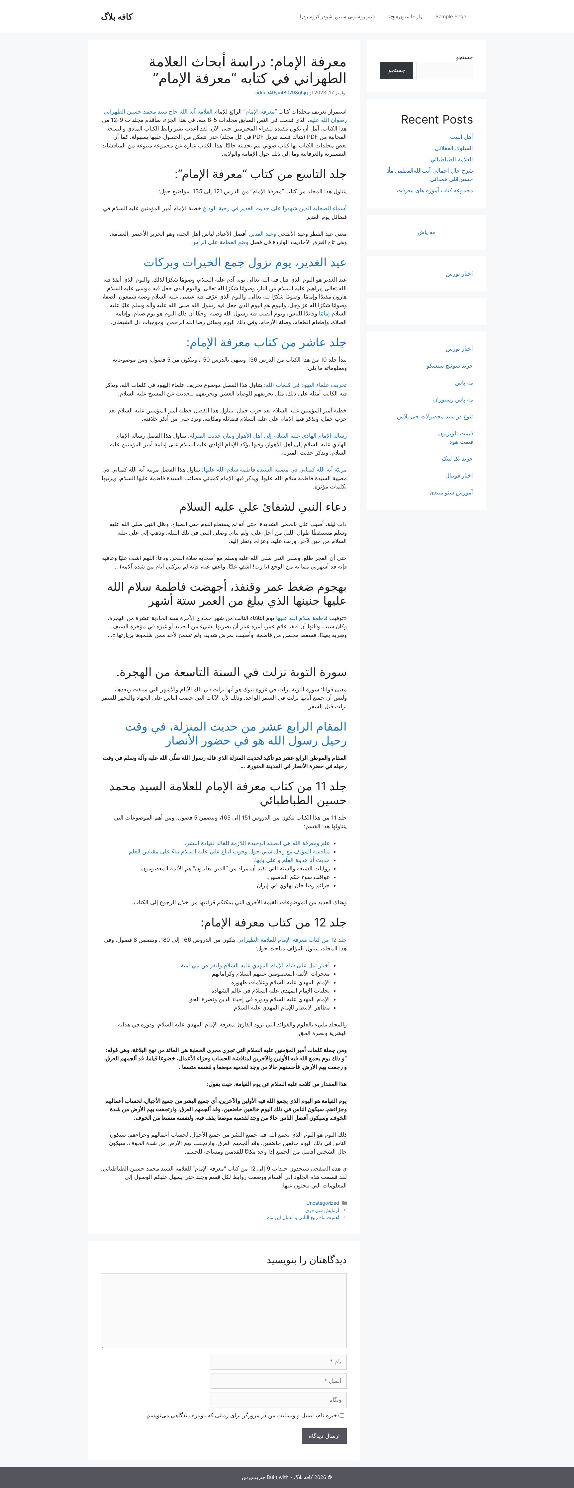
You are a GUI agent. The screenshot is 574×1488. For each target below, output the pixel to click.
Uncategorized (322, 1203)
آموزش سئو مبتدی (451, 492)
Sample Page (450, 16)
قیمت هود (461, 441)
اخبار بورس (459, 273)
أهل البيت (461, 136)
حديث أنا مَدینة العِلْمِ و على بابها (292, 860)
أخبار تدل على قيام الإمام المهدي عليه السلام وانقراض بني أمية (255, 965)
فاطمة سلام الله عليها (302, 618)
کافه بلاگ (117, 17)
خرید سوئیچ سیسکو (450, 365)
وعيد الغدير (263, 233)
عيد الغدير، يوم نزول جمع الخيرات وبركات (245, 262)
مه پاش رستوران (453, 399)
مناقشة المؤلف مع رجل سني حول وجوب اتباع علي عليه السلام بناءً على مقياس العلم (229, 851)
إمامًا (324, 313)
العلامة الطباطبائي (451, 159)
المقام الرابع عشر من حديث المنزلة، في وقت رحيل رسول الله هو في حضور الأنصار (236, 733)
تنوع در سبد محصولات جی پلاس (435, 416)
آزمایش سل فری (322, 1210)
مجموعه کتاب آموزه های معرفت (435, 190)
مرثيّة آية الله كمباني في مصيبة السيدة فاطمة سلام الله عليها (275, 469)
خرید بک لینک (457, 458)
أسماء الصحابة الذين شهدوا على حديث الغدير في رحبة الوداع (275, 208)
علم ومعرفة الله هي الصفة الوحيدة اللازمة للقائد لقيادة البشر (258, 843)
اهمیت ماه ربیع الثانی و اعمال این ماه (303, 1217)
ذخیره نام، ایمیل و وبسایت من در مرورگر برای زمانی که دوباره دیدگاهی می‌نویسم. (242, 1415)
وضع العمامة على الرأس (219, 242)
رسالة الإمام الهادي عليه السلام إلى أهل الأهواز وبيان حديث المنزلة (268, 435)
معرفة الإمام (260, 111)
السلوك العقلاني (454, 148)
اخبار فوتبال (459, 475)
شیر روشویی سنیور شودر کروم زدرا (337, 16)
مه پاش (426, 232)
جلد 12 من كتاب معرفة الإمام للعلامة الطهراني (292, 939)
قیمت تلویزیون (455, 433)
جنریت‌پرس (253, 1477)
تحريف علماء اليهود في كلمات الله (306, 385)
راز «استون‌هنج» (405, 16)
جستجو (464, 57)
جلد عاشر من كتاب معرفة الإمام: (266, 342)
